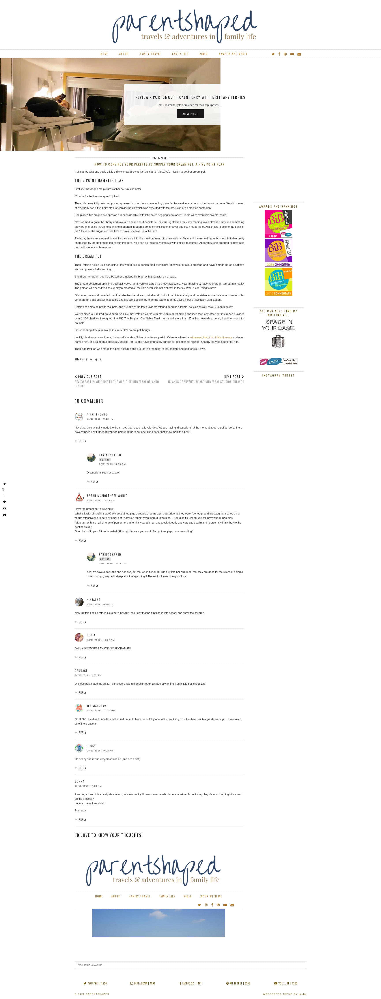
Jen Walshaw (97, 706)
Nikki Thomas (97, 414)
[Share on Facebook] (87, 359)
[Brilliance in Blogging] (278, 236)
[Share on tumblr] (101, 359)
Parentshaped (97, 994)
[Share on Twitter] (92, 359)
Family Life (180, 54)
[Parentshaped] (190, 23)
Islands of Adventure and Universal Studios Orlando (206, 379)
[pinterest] (285, 54)
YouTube (287, 983)
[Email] (299, 54)
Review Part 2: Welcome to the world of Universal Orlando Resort (117, 381)
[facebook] (279, 54)
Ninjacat (94, 599)
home (104, 54)
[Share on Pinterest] (97, 359)
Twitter (97, 983)
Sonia (91, 635)
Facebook (191, 983)
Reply (82, 441)
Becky (91, 746)
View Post (190, 114)
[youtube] (292, 54)
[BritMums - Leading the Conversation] (278, 363)
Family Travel (150, 54)
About (124, 54)
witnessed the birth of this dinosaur (211, 337)
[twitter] (273, 54)
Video (204, 54)
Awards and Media (233, 54)
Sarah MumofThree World (107, 495)
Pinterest (239, 983)
